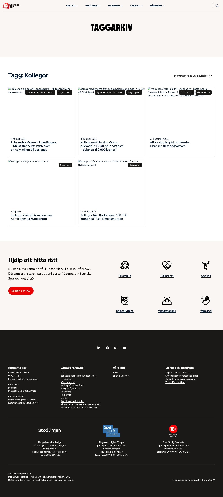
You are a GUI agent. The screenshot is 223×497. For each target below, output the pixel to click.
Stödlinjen (59, 451)
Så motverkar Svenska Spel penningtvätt (80, 404)
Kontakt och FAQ (20, 290)
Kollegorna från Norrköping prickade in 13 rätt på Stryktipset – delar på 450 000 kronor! (102, 146)
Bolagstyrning (125, 311)
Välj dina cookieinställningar (178, 372)
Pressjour (12, 387)
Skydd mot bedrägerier (72, 401)
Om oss (70, 5)
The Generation (205, 480)
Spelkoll (135, 5)
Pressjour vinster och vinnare (22, 391)
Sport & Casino (120, 375)
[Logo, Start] (11, 6)
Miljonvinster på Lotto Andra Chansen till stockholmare (169, 144)
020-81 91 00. (53, 455)
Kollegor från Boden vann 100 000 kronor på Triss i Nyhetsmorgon (104, 217)
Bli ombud (125, 276)
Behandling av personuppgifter (180, 379)
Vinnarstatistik (167, 311)
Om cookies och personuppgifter (181, 375)
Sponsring (114, 5)
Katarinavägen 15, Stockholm (22, 403)
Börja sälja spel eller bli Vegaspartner (78, 375)
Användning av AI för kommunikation (79, 407)
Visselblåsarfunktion (175, 382)
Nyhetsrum (91, 5)
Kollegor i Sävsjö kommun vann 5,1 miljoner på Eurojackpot (32, 217)
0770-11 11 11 (14, 375)
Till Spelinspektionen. (110, 451)
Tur (114, 372)
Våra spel (205, 311)
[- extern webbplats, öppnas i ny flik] (98, 348)
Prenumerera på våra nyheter (190, 75)
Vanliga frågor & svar (71, 388)
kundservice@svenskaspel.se (22, 379)
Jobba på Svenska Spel (72, 385)
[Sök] (217, 5)
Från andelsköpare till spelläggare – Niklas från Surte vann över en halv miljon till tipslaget (33, 146)
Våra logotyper (68, 382)
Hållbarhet (156, 5)
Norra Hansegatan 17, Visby (21, 399)
